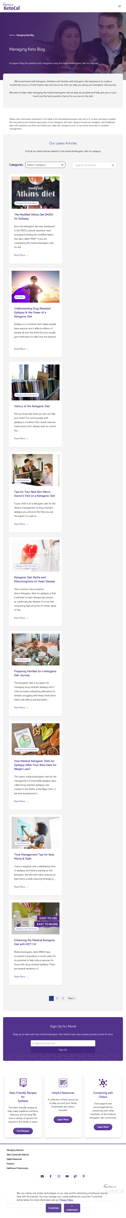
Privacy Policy (66, 1200)
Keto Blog (20, 297)
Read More (21, 255)
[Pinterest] (84, 1176)
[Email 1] (42, 1176)
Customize (53, 1208)
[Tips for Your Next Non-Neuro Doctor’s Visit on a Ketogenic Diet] (35, 469)
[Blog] (75, 1176)
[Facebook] (50, 1176)
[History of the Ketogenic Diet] (35, 382)
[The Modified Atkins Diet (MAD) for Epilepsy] (35, 192)
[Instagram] (59, 1176)
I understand (72, 1208)
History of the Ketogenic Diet (32, 406)
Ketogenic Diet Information (26, 203)
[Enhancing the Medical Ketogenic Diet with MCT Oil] (35, 918)
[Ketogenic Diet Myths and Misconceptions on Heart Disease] (35, 555)
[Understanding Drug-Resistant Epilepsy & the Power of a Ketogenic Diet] (35, 286)
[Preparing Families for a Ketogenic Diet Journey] (35, 649)
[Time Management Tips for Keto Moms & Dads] (35, 832)
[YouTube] (67, 1176)
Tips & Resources (22, 480)
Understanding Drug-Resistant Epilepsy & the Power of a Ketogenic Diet (32, 312)
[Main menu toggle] (119, 6)
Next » (71, 998)
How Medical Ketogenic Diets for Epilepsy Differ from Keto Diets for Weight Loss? (35, 765)
